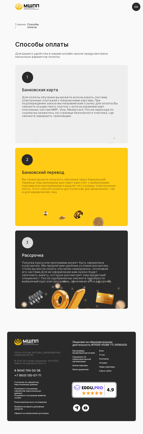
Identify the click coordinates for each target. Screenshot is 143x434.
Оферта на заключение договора (31, 413)
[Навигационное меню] (136, 7)
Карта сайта (105, 371)
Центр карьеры (80, 365)
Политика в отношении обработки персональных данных (27, 390)
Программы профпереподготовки (83, 352)
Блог (101, 351)
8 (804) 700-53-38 (27, 370)
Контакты (104, 359)
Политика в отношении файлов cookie (30, 396)
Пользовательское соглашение (30, 402)
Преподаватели (80, 369)
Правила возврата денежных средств (29, 407)
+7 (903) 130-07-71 (27, 375)
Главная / (20, 25)
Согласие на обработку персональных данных (26, 383)
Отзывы (103, 363)
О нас (102, 355)
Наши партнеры (107, 367)
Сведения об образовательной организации (81, 359)
